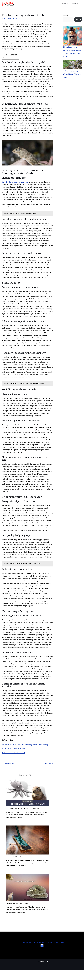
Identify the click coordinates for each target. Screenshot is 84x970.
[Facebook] (42, 945)
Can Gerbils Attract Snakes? (17, 903)
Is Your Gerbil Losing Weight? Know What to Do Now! (72, 74)
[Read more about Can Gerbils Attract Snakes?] (27, 887)
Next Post (48, 763)
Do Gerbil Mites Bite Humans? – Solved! (22, 809)
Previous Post (8, 763)
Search (65, 15)
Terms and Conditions (44, 942)
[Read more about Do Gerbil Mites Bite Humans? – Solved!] (27, 792)
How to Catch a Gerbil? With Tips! (13, 749)
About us (74, 4)
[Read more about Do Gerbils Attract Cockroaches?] (27, 840)
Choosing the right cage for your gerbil (15, 182)
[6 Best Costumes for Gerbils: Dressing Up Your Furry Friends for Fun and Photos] (72, 35)
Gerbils (64, 4)
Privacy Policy (59, 942)
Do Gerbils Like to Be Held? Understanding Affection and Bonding (25, 745)
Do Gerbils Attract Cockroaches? (13, 753)
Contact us (24, 942)
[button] (81, 3)
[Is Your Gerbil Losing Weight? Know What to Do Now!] (72, 64)
